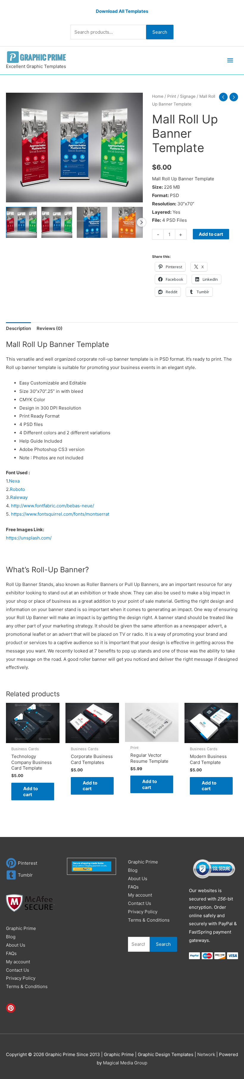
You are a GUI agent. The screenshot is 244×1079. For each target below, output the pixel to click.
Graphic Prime (21, 928)
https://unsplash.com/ (28, 538)
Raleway (19, 497)
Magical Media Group (125, 1063)
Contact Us (17, 970)
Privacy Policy (20, 978)
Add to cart (211, 234)
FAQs (11, 953)
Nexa (15, 481)
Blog (10, 937)
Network (206, 1054)
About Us (15, 945)
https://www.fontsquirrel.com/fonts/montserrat (60, 514)
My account (18, 962)
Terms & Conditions (27, 986)
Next (141, 222)
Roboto (17, 489)
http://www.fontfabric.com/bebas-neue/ (52, 506)
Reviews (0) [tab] (49, 328)
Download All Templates (122, 11)
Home (157, 96)
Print (171, 96)
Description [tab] (18, 328)
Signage (187, 96)
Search (159, 32)
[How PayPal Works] (91, 866)
